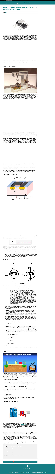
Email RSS (29, 468)
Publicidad (41, 472)
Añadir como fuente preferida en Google (21, 461)
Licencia (37, 472)
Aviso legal (33, 472)
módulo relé (23, 424)
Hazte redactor (28, 472)
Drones (33, 3)
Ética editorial (22, 472)
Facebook (23, 468)
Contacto (46, 472)
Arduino (25, 3)
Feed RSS (31, 468)
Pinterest (27, 468)
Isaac (6, 12)
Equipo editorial (17, 472)
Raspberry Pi (6, 3)
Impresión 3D (16, 3)
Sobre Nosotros (11, 472)
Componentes (42, 3)
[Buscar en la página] (52, 2)
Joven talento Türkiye (9, 0)
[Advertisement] (20, 46)
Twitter (25, 468)
